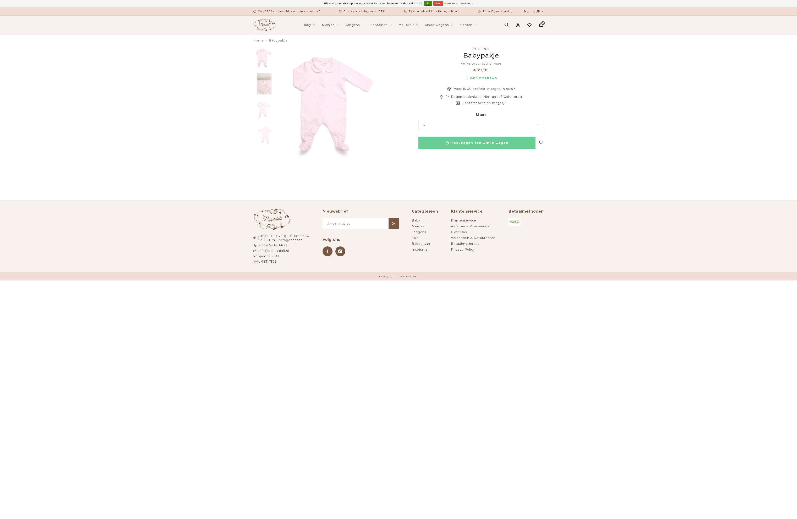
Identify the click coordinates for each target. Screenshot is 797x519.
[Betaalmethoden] (515, 222)
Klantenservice (463, 220)
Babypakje (278, 40)
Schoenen (379, 25)
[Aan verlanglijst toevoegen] (541, 143)
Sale (415, 238)
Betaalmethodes (465, 244)
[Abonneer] (394, 223)
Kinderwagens (437, 25)
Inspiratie (420, 249)
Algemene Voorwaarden (471, 226)
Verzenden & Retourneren (473, 238)
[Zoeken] (506, 24)
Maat (481, 115)
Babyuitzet (421, 244)
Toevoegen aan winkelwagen (480, 143)
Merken (466, 25)
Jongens (353, 25)
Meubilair (406, 25)
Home (258, 40)
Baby (307, 25)
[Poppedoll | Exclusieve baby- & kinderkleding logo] (264, 25)
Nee (438, 3)
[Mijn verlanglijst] (529, 24)
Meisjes (328, 25)
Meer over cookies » (459, 3)
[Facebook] (327, 251)
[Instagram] (340, 251)
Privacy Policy (463, 249)
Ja (428, 3)
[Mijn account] (518, 24)
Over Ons (459, 232)
